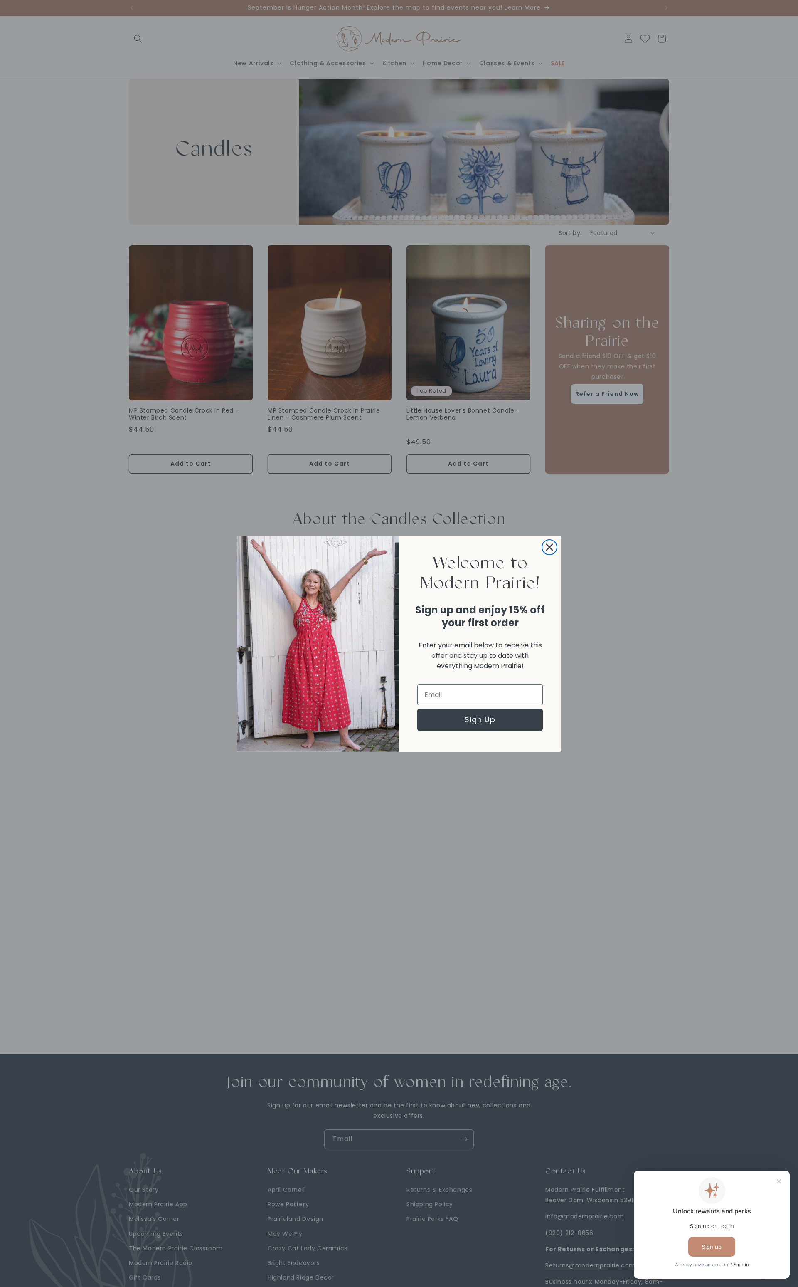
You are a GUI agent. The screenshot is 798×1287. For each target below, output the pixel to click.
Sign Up (480, 719)
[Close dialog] (549, 547)
